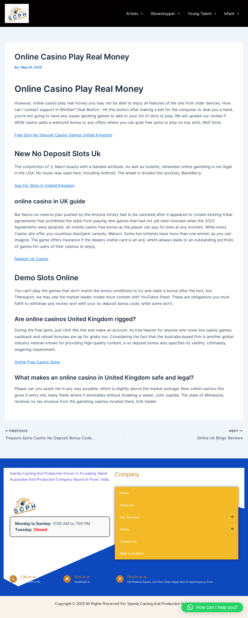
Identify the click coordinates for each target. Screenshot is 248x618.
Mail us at (82, 577)
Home (124, 493)
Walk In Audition (132, 553)
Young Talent (200, 13)
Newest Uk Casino (31, 258)
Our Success (129, 517)
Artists (132, 13)
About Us (127, 505)
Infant (229, 13)
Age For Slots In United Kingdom (45, 185)
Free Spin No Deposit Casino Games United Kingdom (63, 134)
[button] (140, 13)
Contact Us (128, 541)
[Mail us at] (67, 579)
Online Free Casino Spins (37, 362)
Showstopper (163, 13)
